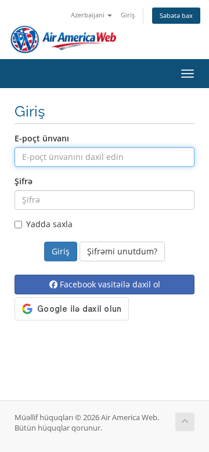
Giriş (128, 14)
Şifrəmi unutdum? (122, 251)
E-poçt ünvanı (42, 138)
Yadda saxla (49, 223)
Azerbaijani (88, 14)
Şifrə (24, 181)
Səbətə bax (176, 15)
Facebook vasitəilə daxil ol (108, 284)
